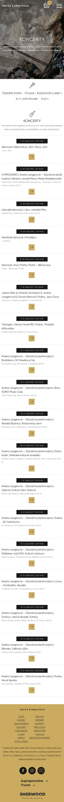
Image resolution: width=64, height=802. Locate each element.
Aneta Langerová (15, 6)
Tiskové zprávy (21, 723)
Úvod (21, 716)
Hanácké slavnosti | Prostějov (19, 237)
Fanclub (39, 734)
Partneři (39, 720)
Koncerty (21, 727)
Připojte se (39, 727)
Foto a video (21, 741)
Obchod (39, 716)
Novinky (21, 720)
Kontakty (39, 723)
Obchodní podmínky (39, 738)
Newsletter (39, 731)
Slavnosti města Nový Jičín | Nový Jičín (24, 147)
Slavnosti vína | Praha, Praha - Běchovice (26, 265)
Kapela (21, 738)
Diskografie (21, 731)
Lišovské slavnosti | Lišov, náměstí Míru (24, 209)
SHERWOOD (32, 795)
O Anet (21, 734)
